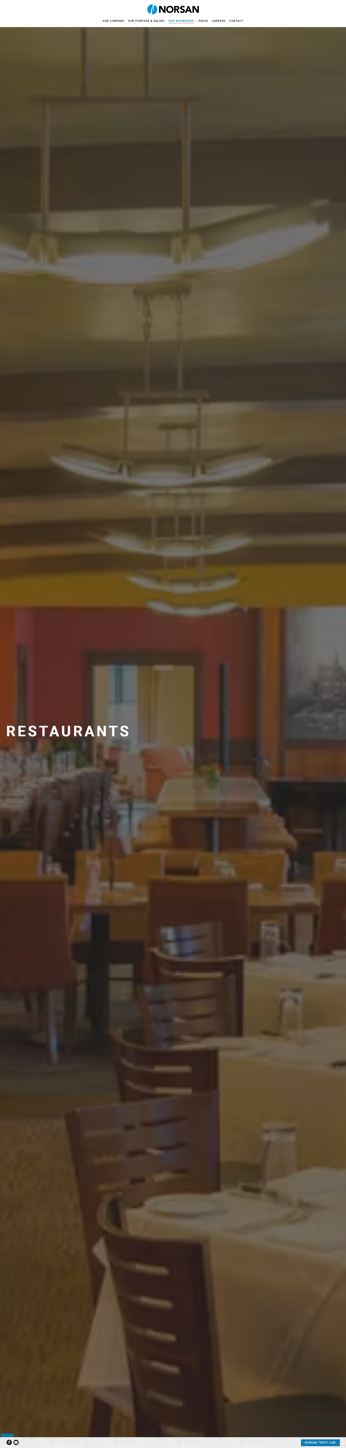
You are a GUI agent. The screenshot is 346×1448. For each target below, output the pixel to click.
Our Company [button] (113, 21)
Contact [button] (236, 21)
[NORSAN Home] (173, 9)
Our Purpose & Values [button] (146, 21)
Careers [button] (219, 21)
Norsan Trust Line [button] (320, 1442)
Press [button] (203, 21)
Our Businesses (181, 21)
